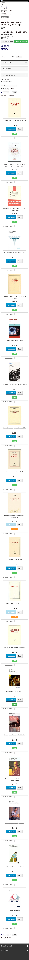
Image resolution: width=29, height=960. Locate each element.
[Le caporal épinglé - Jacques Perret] (14, 635)
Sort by (3, 85)
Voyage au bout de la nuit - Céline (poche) (14, 384)
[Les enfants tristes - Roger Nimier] (14, 810)
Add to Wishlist (8, 138)
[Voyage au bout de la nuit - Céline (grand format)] (14, 284)
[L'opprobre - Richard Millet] (14, 547)
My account (5, 950)
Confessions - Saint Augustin (14, 691)
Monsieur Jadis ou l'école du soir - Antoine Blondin (14, 779)
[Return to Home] (2, 57)
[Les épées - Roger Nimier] (14, 898)
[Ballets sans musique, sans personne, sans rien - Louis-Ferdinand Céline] (14, 152)
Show (2, 88)
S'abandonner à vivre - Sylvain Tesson (14, 120)
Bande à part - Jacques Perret (14, 603)
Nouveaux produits (5, 45)
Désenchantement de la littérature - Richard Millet (14, 516)
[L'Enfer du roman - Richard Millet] (14, 459)
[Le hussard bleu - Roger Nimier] (14, 854)
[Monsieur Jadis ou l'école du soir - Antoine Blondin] (14, 766)
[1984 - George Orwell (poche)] (14, 328)
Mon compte (4, 48)
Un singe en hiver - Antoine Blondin (14, 735)
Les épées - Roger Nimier (14, 910)
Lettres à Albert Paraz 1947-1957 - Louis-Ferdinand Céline (14, 209)
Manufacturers (9, 75)
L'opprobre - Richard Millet (14, 559)
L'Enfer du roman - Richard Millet (14, 472)
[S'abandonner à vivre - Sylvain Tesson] (14, 108)
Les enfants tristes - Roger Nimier (14, 823)
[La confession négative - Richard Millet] (14, 415)
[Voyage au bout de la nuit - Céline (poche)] (14, 371)
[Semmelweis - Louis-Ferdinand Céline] (14, 240)
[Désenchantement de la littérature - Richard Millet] (14, 503)
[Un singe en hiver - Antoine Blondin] (14, 722)
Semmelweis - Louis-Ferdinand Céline (14, 252)
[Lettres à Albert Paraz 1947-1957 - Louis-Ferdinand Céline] (14, 196)
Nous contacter (4, 49)
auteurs (7, 56)
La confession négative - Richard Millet (14, 428)
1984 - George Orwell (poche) (14, 340)
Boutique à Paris (5, 46)
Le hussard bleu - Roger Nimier (14, 867)
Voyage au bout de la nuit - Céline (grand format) (14, 297)
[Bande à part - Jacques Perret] (14, 591)
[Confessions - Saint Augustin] (14, 678)
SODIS (12, 56)
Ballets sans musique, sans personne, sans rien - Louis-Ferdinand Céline (14, 165)
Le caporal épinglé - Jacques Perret (14, 647)
